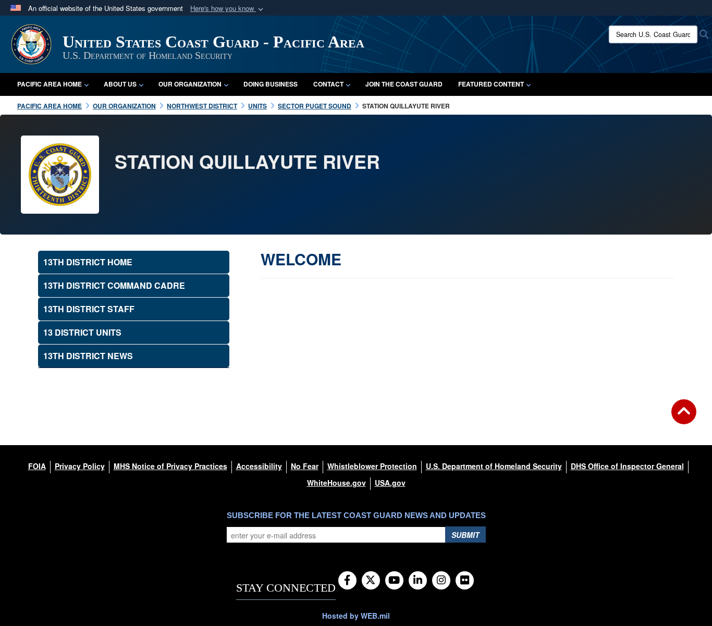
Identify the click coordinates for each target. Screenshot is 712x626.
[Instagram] (441, 580)
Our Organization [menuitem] (190, 84)
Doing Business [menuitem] (270, 84)
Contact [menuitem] (328, 84)
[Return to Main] (683, 418)
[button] (227, 8)
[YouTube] (394, 580)
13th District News (88, 356)
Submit (465, 535)
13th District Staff (88, 309)
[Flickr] (465, 580)
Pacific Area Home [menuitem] (49, 84)
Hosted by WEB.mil (356, 615)
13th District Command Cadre (114, 285)
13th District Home (87, 262)
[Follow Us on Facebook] (347, 580)
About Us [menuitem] (120, 84)
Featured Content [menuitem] (491, 84)
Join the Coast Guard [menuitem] (404, 84)
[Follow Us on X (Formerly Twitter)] (371, 580)
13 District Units (82, 332)
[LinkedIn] (418, 580)
